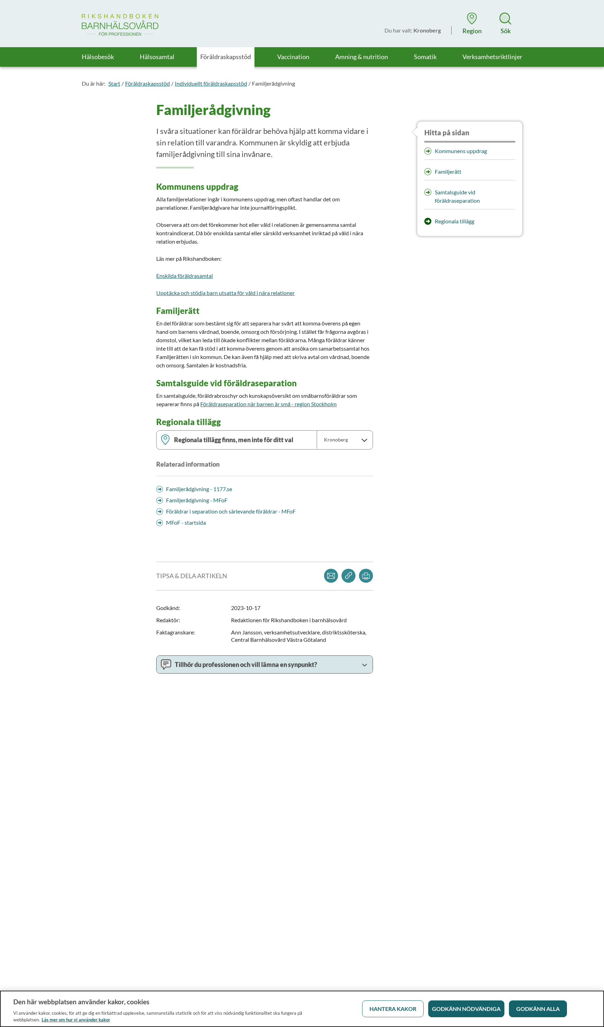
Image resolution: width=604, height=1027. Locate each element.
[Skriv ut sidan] (366, 576)
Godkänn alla (538, 1008)
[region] (302, 1009)
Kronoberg (336, 440)
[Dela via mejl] (331, 576)
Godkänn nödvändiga (466, 1008)
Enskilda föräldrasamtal (184, 275)
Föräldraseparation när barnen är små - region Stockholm (268, 404)
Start (114, 83)
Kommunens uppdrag (461, 151)
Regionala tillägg (454, 221)
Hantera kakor (392, 1008)
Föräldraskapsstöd (147, 83)
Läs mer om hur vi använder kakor (76, 1019)
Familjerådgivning (273, 83)
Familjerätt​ (448, 171)
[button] (472, 23)
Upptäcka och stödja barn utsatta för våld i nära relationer (225, 292)
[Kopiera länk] (348, 576)
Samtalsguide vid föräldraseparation (457, 196)
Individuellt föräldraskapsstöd (211, 83)
